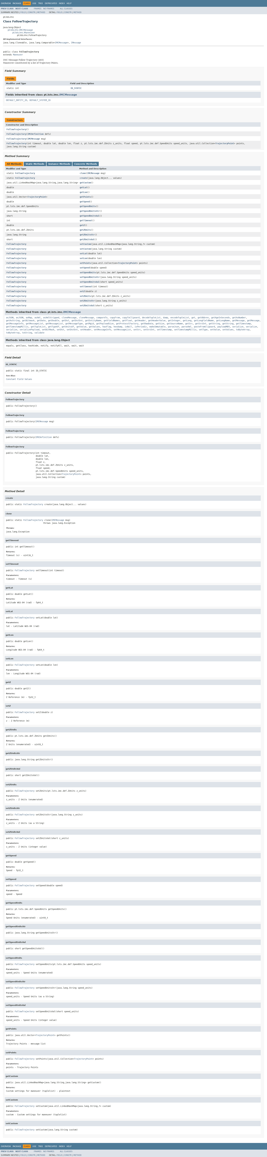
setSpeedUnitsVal (90, 282)
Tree (40, 3)
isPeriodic (141, 326)
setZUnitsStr (87, 300)
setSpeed (85, 267)
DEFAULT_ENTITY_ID (16, 100)
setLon (83, 258)
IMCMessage (61, 42)
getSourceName (175, 323)
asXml (37, 317)
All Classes (66, 9)
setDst (60, 329)
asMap (29, 317)
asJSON (9, 317)
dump (165, 317)
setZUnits (85, 296)
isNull (128, 326)
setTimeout (86, 286)
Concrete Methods (85, 164)
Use (34, 3)
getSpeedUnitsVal (90, 216)
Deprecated (51, 3)
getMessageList (34, 323)
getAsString (13, 320)
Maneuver (18, 54)
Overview (6, 3)
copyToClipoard (131, 317)
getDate (41, 320)
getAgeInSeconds (220, 317)
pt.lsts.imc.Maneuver (23, 32)
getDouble (53, 320)
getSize (160, 323)
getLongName (223, 320)
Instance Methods (59, 164)
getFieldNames (112, 320)
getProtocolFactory (127, 323)
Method (41, 12)
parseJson (173, 326)
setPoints (85, 263)
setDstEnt (72, 329)
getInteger (174, 320)
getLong (187, 320)
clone (83, 173)
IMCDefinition (36, 134)
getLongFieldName (204, 320)
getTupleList (38, 326)
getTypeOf (53, 326)
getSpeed (85, 201)
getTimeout (86, 220)
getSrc (189, 323)
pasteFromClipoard (204, 326)
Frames (37, 9)
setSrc (137, 329)
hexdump (118, 326)
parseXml (186, 326)
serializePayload (29, 329)
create (83, 178)
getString (214, 323)
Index (62, 3)
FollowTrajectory (16, 129)
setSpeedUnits (88, 272)
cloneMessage (69, 317)
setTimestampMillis (185, 329)
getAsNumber (239, 317)
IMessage (76, 42)
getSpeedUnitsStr (90, 211)
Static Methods (35, 164)
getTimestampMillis (17, 326)
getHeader (140, 320)
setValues (227, 329)
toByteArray (243, 329)
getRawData (147, 323)
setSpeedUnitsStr (90, 277)
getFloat (127, 320)
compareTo (101, 317)
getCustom (85, 182)
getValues (94, 326)
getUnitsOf (68, 326)
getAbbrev (203, 317)
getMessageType (74, 323)
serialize (237, 326)
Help (69, 3)
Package (17, 3)
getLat (83, 187)
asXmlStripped (51, 317)
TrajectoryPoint (224, 143)
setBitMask (48, 329)
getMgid (89, 323)
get (193, 317)
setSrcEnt (148, 329)
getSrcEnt (200, 323)
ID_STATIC (76, 88)
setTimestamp (164, 329)
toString (27, 332)
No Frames (48, 9)
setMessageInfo (102, 329)
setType (203, 329)
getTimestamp (243, 323)
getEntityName (93, 320)
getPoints (85, 197)
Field (23, 12)
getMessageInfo (14, 323)
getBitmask (28, 320)
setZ (82, 291)
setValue (215, 329)
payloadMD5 (223, 326)
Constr (31, 12)
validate (39, 332)
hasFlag (106, 326)
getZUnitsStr (87, 234)
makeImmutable (157, 326)
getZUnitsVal (87, 239)
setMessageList (122, 329)
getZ (82, 225)
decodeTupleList (151, 317)
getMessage (238, 320)
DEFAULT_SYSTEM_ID (40, 100)
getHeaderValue (156, 320)
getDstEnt (77, 320)
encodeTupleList (179, 317)
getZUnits (85, 230)
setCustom (85, 244)
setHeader (85, 329)
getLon (83, 192)
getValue (81, 326)
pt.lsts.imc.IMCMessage (20, 30)
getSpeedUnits (88, 206)
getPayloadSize (105, 323)
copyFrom (115, 317)
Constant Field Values (19, 379)
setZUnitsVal (87, 305)
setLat (83, 253)
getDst (65, 320)
